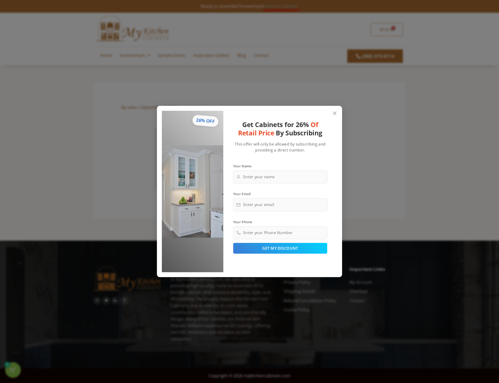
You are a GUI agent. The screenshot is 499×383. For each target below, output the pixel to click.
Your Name (242, 165)
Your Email (242, 194)
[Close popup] (335, 113)
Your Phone (242, 221)
